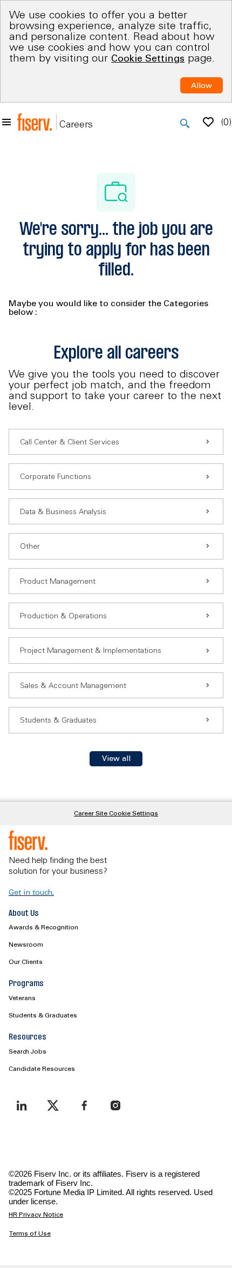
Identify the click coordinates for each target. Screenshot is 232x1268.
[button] (116, 759)
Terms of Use (30, 1233)
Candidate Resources (42, 1068)
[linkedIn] (22, 1105)
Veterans (22, 998)
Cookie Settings (148, 58)
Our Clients (26, 961)
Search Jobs (27, 1051)
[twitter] (53, 1105)
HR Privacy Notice (36, 1214)
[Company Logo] (34, 122)
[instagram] (115, 1105)
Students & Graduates (43, 1015)
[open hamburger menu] (6, 122)
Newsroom (26, 944)
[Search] (185, 123)
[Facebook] (84, 1105)
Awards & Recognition (43, 927)
